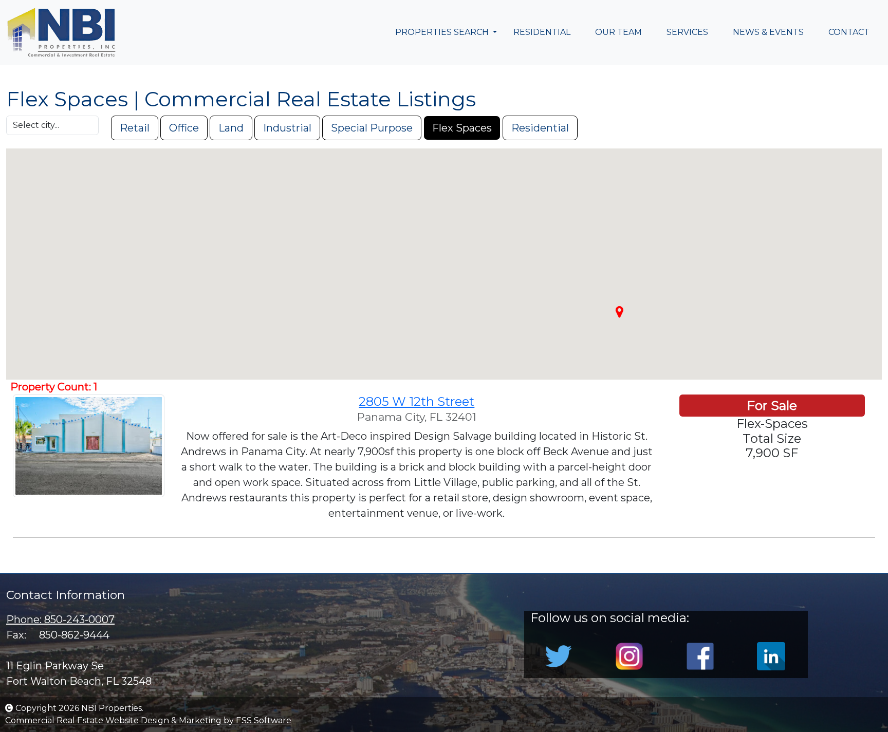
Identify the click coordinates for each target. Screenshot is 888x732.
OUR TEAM (618, 32)
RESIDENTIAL (541, 32)
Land (231, 128)
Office (184, 128)
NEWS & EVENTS (768, 32)
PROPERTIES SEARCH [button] (443, 32)
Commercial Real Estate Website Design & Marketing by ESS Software (148, 720)
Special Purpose (372, 128)
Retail (135, 128)
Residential (540, 128)
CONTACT (848, 32)
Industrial (287, 128)
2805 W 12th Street (416, 401)
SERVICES (687, 32)
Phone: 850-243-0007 (60, 619)
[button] (619, 312)
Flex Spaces (462, 128)
